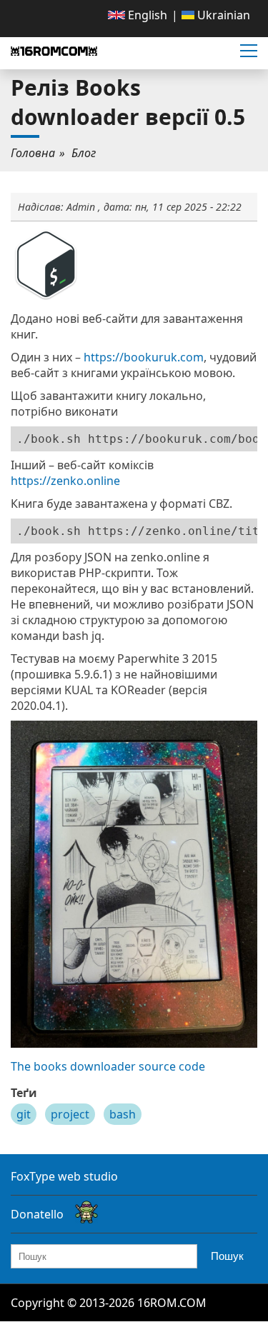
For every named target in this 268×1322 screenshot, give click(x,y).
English (146, 15)
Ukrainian (222, 15)
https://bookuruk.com (144, 357)
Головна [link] (33, 153)
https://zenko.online (65, 481)
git (23, 1114)
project (70, 1114)
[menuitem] (137, 15)
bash (122, 1114)
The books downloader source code (108, 1066)
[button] (248, 51)
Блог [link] (83, 153)
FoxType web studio (64, 1176)
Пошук (227, 1256)
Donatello (37, 1214)
